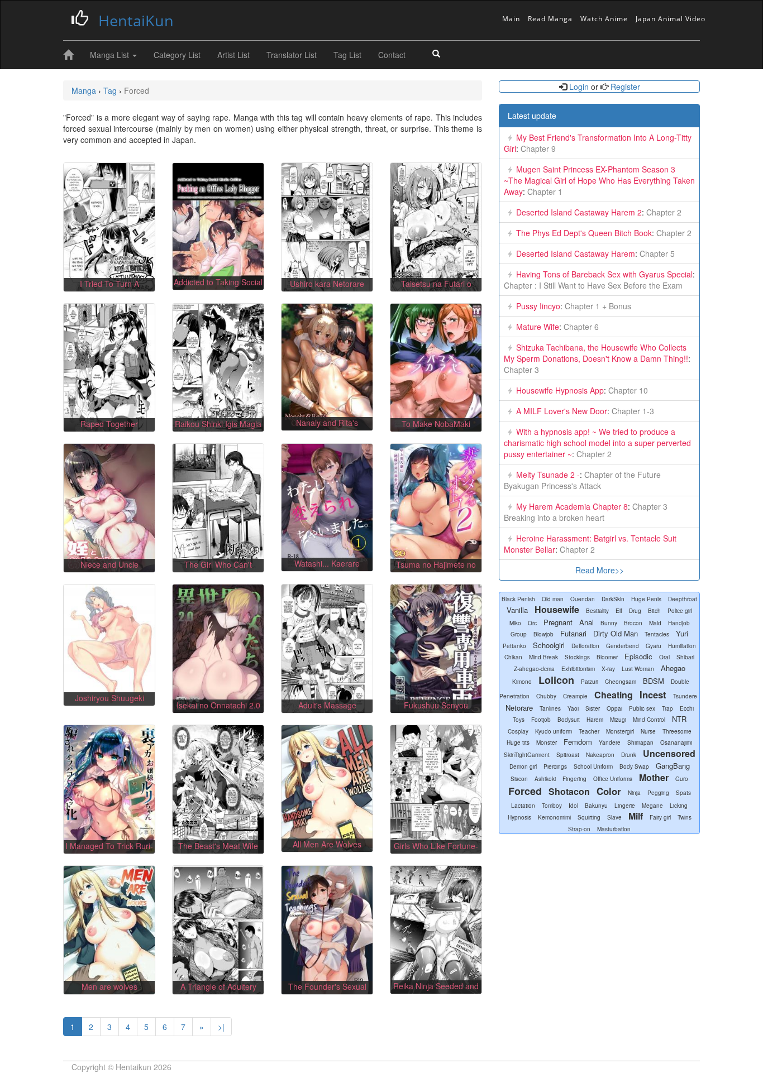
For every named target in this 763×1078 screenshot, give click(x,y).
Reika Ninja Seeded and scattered (436, 991)
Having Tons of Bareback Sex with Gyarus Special (604, 274)
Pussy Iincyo (538, 306)
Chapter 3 (521, 369)
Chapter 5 (656, 253)
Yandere (610, 742)
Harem (594, 720)
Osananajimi (676, 742)
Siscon (519, 779)
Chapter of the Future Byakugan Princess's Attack (582, 480)
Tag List (347, 54)
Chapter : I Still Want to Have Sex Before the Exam (593, 285)
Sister (592, 708)
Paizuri (589, 682)
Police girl (679, 611)
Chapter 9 (537, 148)
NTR (679, 718)
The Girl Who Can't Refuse (218, 570)
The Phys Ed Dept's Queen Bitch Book (584, 232)
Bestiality (597, 611)
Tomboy (552, 805)
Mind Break (543, 657)
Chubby (546, 696)
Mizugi (618, 720)
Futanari (573, 633)
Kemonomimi (554, 817)
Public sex (642, 708)
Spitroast (567, 755)
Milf (635, 815)
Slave (614, 817)
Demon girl (523, 766)
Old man (553, 599)
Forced (525, 791)
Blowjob (543, 634)
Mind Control (649, 720)
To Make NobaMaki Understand (436, 429)
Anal (586, 622)
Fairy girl (660, 817)
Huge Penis (646, 599)
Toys (518, 720)
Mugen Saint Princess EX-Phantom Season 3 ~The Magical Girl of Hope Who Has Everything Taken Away (599, 180)
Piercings (555, 766)
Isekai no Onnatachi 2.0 (218, 705)
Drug (635, 611)
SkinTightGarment (527, 755)
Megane (652, 805)
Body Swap (634, 766)
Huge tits (518, 742)
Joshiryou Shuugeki (109, 697)
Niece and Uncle (109, 564)
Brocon (633, 623)
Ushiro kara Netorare (327, 283)
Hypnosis (519, 817)
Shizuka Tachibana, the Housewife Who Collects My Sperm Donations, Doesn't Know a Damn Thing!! (596, 353)
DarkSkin (613, 599)
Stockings (577, 657)
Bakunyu (596, 805)
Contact (392, 54)
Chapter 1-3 (631, 410)
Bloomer (607, 657)
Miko (515, 623)
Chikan (513, 657)
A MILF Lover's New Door (561, 410)
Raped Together (109, 423)
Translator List (291, 54)
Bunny (608, 623)
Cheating (613, 694)
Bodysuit (568, 720)
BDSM (653, 680)
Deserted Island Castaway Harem (575, 253)
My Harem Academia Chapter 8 (572, 506)
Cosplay (518, 731)
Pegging (658, 793)
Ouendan (582, 599)
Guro (681, 779)
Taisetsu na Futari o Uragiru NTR (436, 289)
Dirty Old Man (615, 633)
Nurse (648, 731)
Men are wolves (109, 986)
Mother (654, 777)
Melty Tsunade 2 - (548, 474)
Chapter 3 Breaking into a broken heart (585, 512)
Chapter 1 (543, 191)
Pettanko (514, 646)
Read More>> (599, 570)
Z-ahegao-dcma (534, 669)
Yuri (682, 633)
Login (579, 86)
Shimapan (640, 742)
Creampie (575, 696)
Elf (619, 611)
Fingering (574, 779)
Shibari (685, 657)
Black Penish (518, 599)
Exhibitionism (578, 669)
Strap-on (579, 829)
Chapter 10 (627, 390)
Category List (177, 54)
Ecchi (687, 708)
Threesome (677, 731)
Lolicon (556, 680)
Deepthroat (682, 599)
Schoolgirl (549, 645)
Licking (679, 805)
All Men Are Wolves (327, 844)
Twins (685, 817)
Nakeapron (600, 755)
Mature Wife (537, 326)
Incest (653, 694)
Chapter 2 (662, 212)
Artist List (233, 54)
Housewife (557, 609)
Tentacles (657, 634)
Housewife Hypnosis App (560, 390)
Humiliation (682, 646)
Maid (655, 623)
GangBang (673, 765)
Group (519, 634)
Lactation (523, 805)
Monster (546, 742)
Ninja (634, 793)
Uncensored (669, 753)
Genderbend (622, 646)
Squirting (589, 817)
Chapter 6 (580, 326)
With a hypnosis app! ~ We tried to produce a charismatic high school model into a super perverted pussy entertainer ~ (597, 442)
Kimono (522, 682)
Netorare (519, 707)
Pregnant (558, 622)
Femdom (578, 741)
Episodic (638, 656)
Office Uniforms (612, 779)
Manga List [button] (110, 54)
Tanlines (550, 708)
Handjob (679, 623)
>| (221, 1026)
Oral (664, 657)
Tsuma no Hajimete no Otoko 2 (436, 570)
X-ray (608, 669)
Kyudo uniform (553, 731)
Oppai (614, 708)
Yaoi (573, 708)
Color (609, 791)
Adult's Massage (327, 705)
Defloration (585, 646)
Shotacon (569, 791)
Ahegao (673, 668)
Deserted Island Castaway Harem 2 (579, 212)
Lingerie (624, 805)
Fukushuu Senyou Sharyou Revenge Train (436, 710)
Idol (573, 805)
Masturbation (614, 829)
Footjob (541, 720)
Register (624, 86)
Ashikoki (545, 779)
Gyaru (653, 646)
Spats (683, 793)
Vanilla (517, 610)
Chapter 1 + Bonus (596, 306)
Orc (532, 623)
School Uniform (593, 766)
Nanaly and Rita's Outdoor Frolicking (327, 428)
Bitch (654, 611)
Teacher (589, 731)
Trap (667, 708)
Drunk (628, 755)
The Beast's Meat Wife (218, 845)
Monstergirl (620, 731)
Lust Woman (638, 669)
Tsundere (685, 696)
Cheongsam (620, 682)
